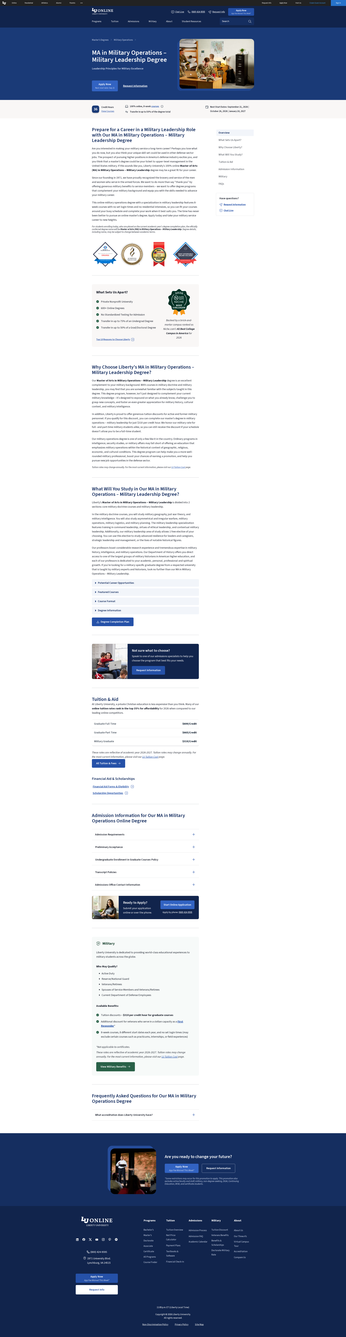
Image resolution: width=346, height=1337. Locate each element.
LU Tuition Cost (178, 467)
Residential (29, 3)
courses (155, 106)
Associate (148, 1246)
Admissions (133, 21)
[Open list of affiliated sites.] (81, 3)
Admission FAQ (196, 1236)
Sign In (338, 3)
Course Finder (150, 1262)
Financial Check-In (175, 1261)
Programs (96, 21)
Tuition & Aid (226, 162)
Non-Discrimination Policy (155, 1324)
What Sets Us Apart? (230, 140)
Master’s (148, 1235)
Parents (72, 3)
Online (14, 3)
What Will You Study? (231, 155)
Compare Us (240, 1257)
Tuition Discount (219, 1230)
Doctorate (149, 1240)
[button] (241, 12)
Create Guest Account (317, 3)
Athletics (44, 3)
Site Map (199, 1324)
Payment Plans (173, 1245)
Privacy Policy (181, 1324)
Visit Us (298, 3)
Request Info (266, 3)
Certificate (149, 1251)
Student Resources (191, 21)
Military (153, 21)
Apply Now (283, 3)
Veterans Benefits (220, 1235)
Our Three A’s (240, 1236)
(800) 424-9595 (185, 912)
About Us (238, 1230)
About (169, 21)
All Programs (150, 1257)
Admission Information (231, 169)
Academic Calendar (198, 1241)
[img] (105, 254)
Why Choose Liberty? (230, 147)
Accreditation (240, 1251)
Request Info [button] (96, 1290)
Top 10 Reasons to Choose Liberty (113, 339)
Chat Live (179, 12)
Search (250, 21)
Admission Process (198, 1230)
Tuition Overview (174, 1230)
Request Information (235, 204)
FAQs (221, 184)
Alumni (58, 3)
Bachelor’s (149, 1230)
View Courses (107, 111)
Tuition (114, 21)
